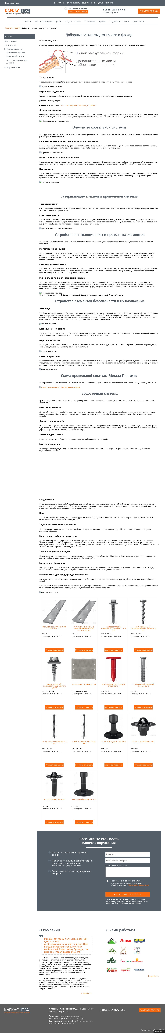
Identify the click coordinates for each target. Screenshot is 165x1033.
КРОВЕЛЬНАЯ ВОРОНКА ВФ (54, 799)
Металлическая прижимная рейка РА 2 (54, 628)
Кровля (102, 21)
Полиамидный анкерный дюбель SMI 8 (143, 685)
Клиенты (76, 3)
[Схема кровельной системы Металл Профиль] (59, 387)
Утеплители (90, 21)
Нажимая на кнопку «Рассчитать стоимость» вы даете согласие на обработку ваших (130, 883)
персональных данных (138, 885)
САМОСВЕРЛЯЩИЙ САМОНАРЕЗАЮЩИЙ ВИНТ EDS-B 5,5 (143, 628)
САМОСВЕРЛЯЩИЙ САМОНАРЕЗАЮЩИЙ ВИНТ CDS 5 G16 (113, 628)
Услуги (69, 3)
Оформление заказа (77, 8)
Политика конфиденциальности (65, 1016)
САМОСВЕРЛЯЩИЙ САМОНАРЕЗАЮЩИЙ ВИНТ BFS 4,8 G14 (54, 686)
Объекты (85, 3)
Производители (97, 3)
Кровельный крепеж (15, 56)
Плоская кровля (11, 45)
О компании (59, 3)
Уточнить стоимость (54, 650)
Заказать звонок (149, 11)
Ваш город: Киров (12, 3)
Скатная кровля (10, 41)
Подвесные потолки (119, 21)
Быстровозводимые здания (48, 21)
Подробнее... (86, 993)
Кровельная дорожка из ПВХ (84, 684)
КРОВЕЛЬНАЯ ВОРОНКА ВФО (143, 742)
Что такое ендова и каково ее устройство (78, 105)
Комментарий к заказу (116, 866)
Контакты (109, 3)
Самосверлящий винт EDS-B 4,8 (83, 743)
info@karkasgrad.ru (110, 12)
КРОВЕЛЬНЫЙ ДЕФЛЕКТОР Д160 (114, 742)
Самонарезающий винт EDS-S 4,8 (54, 743)
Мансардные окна (12, 67)
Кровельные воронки (15, 52)
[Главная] (17, 13)
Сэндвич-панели (73, 21)
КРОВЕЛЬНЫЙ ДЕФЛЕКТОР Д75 (83, 799)
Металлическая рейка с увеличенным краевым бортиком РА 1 (84, 628)
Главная (27, 21)
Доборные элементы (13, 49)
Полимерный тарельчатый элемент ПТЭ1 (113, 685)
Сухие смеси (138, 21)
